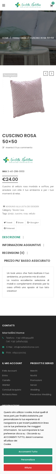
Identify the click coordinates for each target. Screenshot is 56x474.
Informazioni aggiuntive (21, 245)
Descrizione (11, 237)
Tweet (9, 222)
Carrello (6, 380)
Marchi (33, 370)
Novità (33, 375)
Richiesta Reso (9, 394)
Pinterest (10, 228)
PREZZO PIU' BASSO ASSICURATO (27, 261)
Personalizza (28, 459)
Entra (5, 375)
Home (5, 37)
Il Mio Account (9, 370)
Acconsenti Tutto (28, 451)
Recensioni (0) (13, 253)
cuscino (18, 213)
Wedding (35, 389)
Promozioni (36, 380)
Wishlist (6, 384)
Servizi (33, 384)
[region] (28, 440)
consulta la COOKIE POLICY (26, 444)
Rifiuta (28, 467)
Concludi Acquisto (11, 389)
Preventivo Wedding (40, 394)
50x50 (11, 213)
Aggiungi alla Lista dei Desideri (14, 206)
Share (20, 222)
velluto (32, 213)
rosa (25, 213)
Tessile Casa (19, 37)
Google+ (34, 222)
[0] (52, 6)
